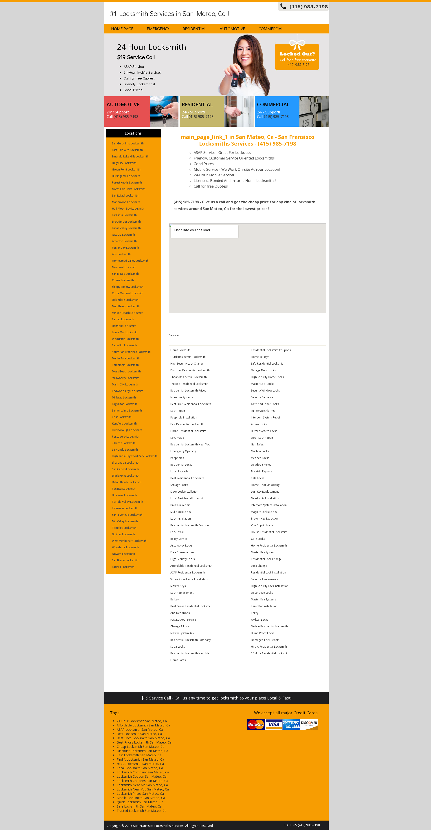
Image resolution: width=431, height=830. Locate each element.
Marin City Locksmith (125, 384)
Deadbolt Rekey (261, 465)
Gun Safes (257, 444)
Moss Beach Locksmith (126, 371)
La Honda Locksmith (125, 450)
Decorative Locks (262, 593)
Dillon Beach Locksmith (126, 482)
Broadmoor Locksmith (126, 222)
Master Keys (178, 586)
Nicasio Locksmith (123, 235)
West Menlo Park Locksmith (129, 541)
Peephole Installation (183, 417)
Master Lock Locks (262, 384)
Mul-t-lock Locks (180, 512)
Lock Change (259, 566)
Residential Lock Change (266, 559)
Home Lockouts (180, 350)
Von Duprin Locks (262, 525)
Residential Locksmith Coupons (271, 350)
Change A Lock (179, 626)
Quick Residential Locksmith (188, 357)
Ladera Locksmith (123, 567)
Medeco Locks (260, 458)
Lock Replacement (182, 593)
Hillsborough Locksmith (127, 430)
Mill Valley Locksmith (125, 521)
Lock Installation (180, 518)
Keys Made (177, 438)
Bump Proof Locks (262, 633)
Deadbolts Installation (265, 498)
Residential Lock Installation (268, 572)
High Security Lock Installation (269, 586)
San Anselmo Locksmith (127, 410)
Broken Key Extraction (265, 518)
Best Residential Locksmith (187, 478)
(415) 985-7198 (309, 7)
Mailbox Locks (260, 451)
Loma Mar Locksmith (125, 332)
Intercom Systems (181, 397)
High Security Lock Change (187, 363)
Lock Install (177, 532)
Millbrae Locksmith (124, 397)
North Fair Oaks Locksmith (128, 189)
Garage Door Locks (263, 370)
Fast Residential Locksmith (187, 424)
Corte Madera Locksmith (127, 293)
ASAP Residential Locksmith (187, 572)
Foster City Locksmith (125, 248)
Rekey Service (178, 539)
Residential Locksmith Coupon (189, 525)
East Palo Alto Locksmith (127, 150)
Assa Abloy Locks (181, 545)
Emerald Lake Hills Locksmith (130, 156)
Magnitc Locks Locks (264, 512)
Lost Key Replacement (265, 492)
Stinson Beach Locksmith (127, 313)
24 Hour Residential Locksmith (270, 653)
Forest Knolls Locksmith (127, 182)
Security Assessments (264, 579)
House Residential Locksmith (269, 532)
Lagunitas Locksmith (125, 404)
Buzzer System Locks (264, 431)
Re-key (174, 599)
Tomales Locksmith (124, 528)
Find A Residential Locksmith (188, 431)
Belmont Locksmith (124, 326)
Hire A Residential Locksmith (269, 647)
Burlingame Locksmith (126, 176)
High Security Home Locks (267, 377)
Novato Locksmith (123, 554)
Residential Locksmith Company (190, 640)
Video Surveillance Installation (189, 579)
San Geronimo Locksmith (128, 143)
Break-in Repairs (261, 471)
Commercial (271, 28)
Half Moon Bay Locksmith (128, 208)
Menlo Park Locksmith (126, 358)
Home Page (122, 28)
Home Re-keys (260, 357)
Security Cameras (262, 397)
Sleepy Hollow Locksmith (127, 287)
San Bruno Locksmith (125, 560)
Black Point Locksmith (125, 476)
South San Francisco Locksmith (131, 352)
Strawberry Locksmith (125, 378)
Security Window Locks (265, 390)
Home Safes (178, 660)
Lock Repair (177, 411)
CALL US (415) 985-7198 (302, 825)
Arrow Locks (259, 424)
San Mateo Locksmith (125, 274)
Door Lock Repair (262, 438)
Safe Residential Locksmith (267, 363)
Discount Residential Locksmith (190, 370)
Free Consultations (182, 552)
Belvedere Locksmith (125, 300)
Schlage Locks (179, 485)
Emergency (158, 28)
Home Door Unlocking (265, 485)
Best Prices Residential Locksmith (191, 606)
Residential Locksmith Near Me (189, 653)
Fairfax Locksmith (123, 319)
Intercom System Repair (266, 417)
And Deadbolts (180, 613)
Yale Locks (257, 478)
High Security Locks (182, 559)
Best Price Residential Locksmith (190, 404)
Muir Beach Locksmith (126, 306)
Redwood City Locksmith (127, 391)
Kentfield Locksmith (124, 423)
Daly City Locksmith (124, 163)
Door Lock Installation (184, 492)
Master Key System (263, 552)
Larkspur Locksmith (124, 215)
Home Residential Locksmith (269, 545)
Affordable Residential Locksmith (191, 566)
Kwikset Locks (259, 620)
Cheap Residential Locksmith (188, 377)
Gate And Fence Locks (265, 404)
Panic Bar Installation (264, 606)
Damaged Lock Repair (265, 640)
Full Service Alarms (263, 411)
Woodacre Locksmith (125, 547)
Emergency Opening (183, 451)
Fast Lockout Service (183, 620)
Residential (194, 28)
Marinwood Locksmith (126, 202)
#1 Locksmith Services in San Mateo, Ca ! (169, 13)
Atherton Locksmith (124, 241)
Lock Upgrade (179, 471)
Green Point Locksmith (126, 169)
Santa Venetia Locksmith (127, 515)
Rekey (254, 613)
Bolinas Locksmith (123, 534)
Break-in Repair (180, 505)
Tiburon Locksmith (124, 443)
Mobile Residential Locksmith (269, 626)
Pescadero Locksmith (125, 436)
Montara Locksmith (124, 267)
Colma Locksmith (123, 280)
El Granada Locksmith (125, 463)
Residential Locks (181, 465)
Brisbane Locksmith (124, 495)
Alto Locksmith (121, 254)
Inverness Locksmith (125, 508)
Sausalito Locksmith (124, 345)
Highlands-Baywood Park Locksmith (135, 456)
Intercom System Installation (269, 505)
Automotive (232, 28)
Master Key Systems (263, 599)
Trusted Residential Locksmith (189, 384)
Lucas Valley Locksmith (126, 228)
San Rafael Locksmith (125, 195)
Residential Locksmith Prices (188, 390)
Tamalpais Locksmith (125, 365)
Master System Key (182, 633)
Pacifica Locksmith (123, 489)
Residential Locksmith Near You (190, 444)
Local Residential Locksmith (187, 498)
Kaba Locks (177, 647)
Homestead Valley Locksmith (130, 261)
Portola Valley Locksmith (127, 502)
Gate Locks (258, 539)
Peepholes (177, 458)
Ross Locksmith (122, 417)
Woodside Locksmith (125, 339)
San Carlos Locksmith (125, 469)
